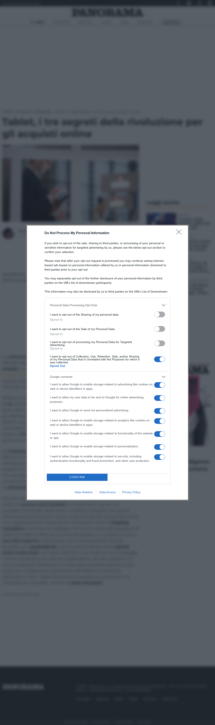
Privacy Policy (131, 492)
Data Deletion (84, 492)
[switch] (159, 314)
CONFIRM (77, 477)
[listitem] (107, 305)
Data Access (107, 492)
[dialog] (107, 362)
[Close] (180, 233)
